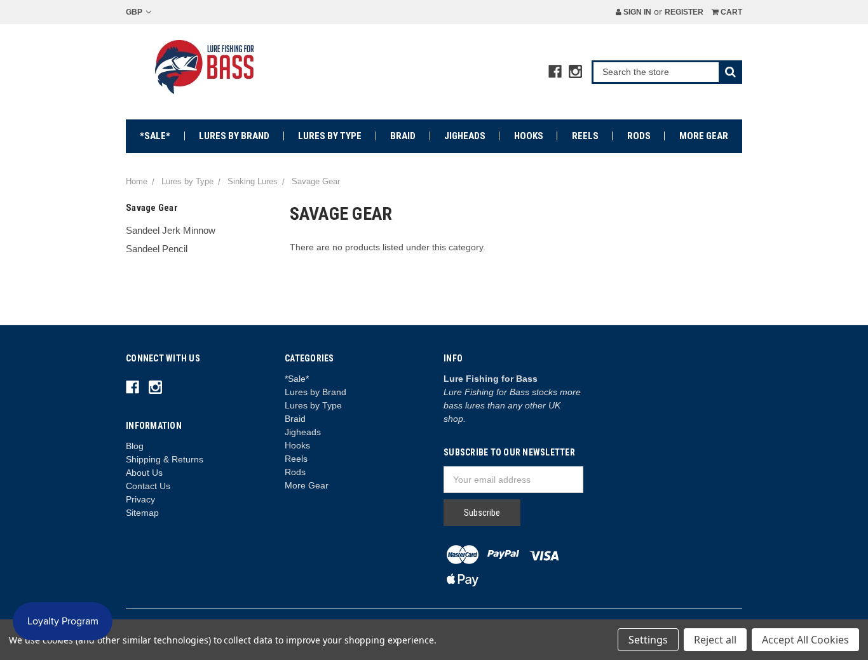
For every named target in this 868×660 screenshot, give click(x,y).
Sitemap (142, 513)
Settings (648, 640)
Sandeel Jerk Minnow (170, 230)
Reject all (715, 640)
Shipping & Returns (164, 459)
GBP (135, 12)
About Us (144, 473)
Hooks (528, 136)
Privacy (140, 499)
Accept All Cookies (805, 640)
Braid (403, 136)
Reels (585, 136)
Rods (639, 136)
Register (684, 12)
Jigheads (464, 136)
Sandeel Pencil (156, 248)
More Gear (703, 136)
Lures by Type (330, 136)
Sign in (636, 12)
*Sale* (155, 136)
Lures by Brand (234, 136)
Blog (135, 446)
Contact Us (148, 486)
